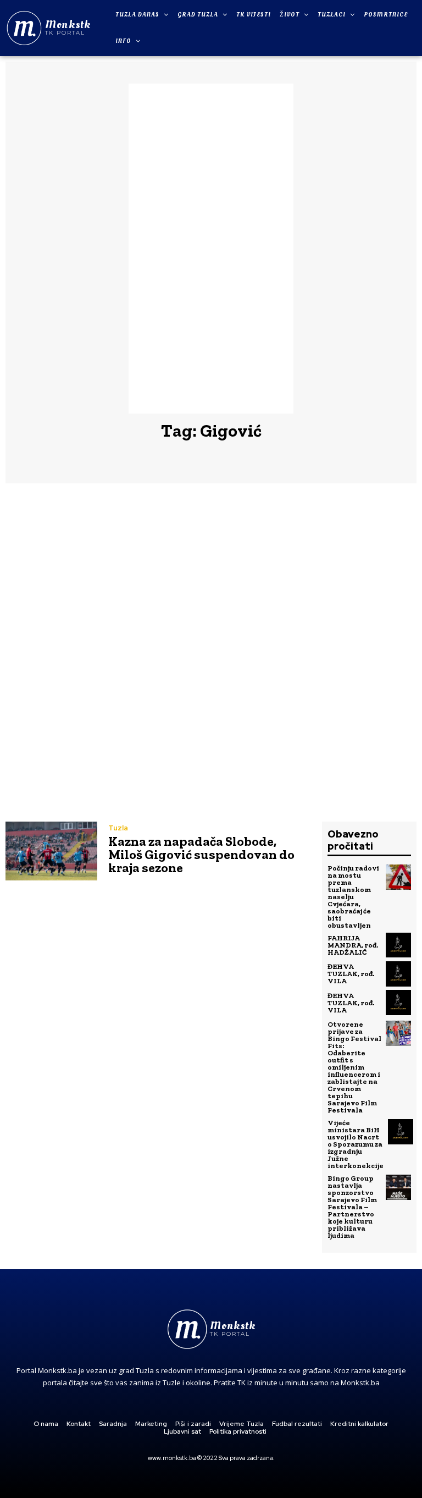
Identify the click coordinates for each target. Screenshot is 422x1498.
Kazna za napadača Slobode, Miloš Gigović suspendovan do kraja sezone (201, 854)
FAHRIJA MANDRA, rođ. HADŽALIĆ (352, 945)
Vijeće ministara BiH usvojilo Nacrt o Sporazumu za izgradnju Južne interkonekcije (355, 1144)
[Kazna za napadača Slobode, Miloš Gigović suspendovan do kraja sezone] (51, 851)
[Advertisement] (211, 249)
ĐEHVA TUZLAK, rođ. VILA (350, 973)
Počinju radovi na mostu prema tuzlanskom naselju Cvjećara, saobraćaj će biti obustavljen (353, 896)
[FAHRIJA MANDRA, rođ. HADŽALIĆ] (398, 945)
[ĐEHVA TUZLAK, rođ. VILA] (398, 974)
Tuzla (118, 827)
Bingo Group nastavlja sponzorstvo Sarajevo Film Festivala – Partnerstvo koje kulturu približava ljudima (352, 1207)
